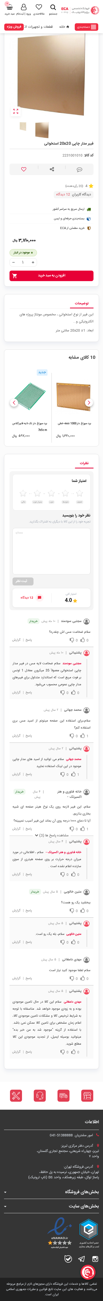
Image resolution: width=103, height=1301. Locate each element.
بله (68, 1259)
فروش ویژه (14, 26)
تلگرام (82, 1259)
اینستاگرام (95, 1259)
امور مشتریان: (72, 1135)
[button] (89, 403)
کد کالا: (89, 155)
